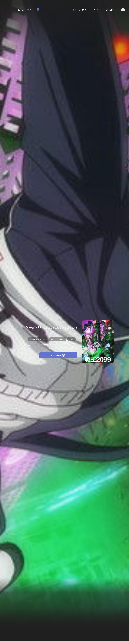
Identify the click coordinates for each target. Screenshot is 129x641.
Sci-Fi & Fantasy (57, 339)
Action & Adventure (37, 339)
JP (75, 333)
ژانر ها (96, 9)
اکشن (71, 339)
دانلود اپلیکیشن (79, 9)
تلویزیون (110, 9)
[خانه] (123, 10)
